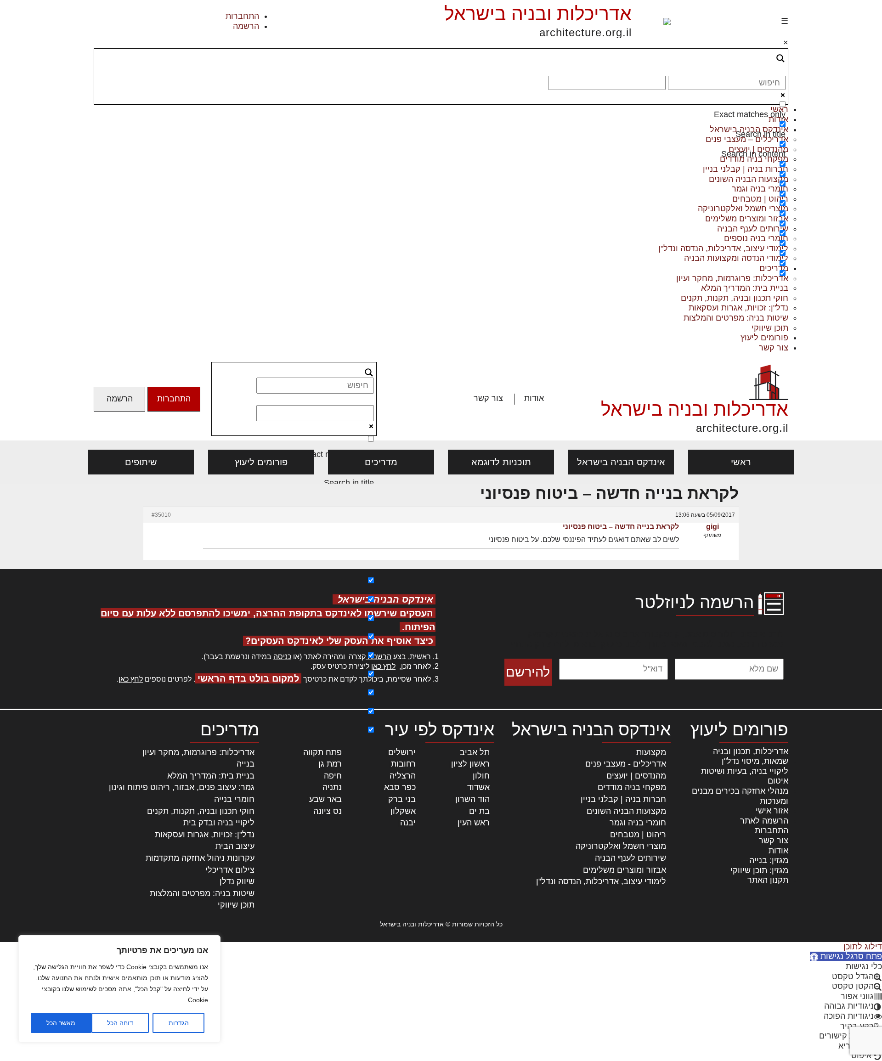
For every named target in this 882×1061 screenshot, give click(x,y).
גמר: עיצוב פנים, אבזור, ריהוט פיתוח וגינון (181, 787)
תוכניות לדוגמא (501, 462)
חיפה (333, 775)
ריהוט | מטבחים (638, 834)
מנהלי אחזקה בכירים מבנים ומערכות (740, 796)
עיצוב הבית (234, 846)
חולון (481, 775)
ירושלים (402, 752)
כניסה (282, 656)
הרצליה (403, 775)
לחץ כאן (383, 666)
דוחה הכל (120, 1023)
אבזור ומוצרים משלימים (624, 870)
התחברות (242, 16)
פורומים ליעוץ (764, 337)
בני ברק (402, 799)
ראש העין (474, 822)
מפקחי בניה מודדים (632, 787)
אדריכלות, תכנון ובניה (750, 751)
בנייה (245, 763)
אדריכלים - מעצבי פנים (625, 763)
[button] (846, 956)
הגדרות (179, 1023)
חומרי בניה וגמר (638, 822)
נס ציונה (327, 811)
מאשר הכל (60, 1023)
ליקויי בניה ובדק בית (218, 822)
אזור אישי (772, 810)
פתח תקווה (322, 752)
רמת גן (330, 763)
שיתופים (141, 462)
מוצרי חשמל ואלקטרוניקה (621, 846)
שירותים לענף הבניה (630, 858)
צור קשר (773, 347)
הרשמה (246, 26)
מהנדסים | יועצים (636, 775)
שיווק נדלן (237, 881)
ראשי (741, 462)
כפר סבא (400, 787)
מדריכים (381, 462)
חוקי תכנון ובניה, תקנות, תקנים (734, 298)
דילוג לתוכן (862, 946)
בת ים (479, 811)
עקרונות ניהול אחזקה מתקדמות (200, 858)
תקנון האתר (767, 880)
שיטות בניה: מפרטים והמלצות (736, 317)
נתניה (332, 787)
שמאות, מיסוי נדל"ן (755, 761)
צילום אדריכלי (229, 870)
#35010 (161, 515)
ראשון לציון (470, 763)
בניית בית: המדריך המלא (744, 288)
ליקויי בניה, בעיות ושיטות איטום (744, 776)
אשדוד (478, 787)
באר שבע (325, 799)
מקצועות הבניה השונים (626, 811)
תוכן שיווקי (770, 328)
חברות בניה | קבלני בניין (623, 799)
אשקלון (403, 811)
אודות (534, 398)
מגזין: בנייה (768, 860)
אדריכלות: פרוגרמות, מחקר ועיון (198, 752)
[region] (119, 989)
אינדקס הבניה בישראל (621, 462)
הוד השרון (472, 799)
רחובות (403, 763)
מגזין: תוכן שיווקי (759, 870)
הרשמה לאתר (764, 820)
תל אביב (475, 752)
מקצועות (651, 752)
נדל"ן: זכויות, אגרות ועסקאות (738, 307)
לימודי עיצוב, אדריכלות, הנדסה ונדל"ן (601, 881)
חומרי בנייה (234, 799)
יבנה (408, 822)
